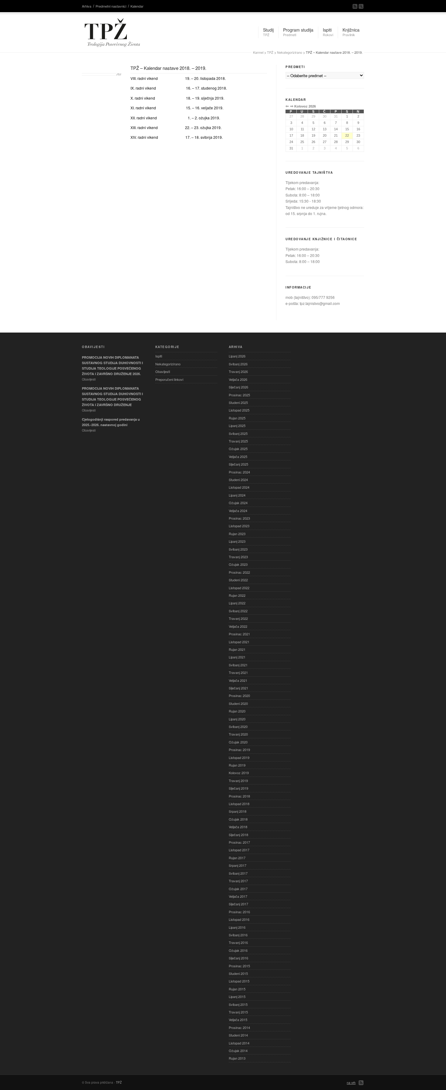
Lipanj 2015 (237, 996)
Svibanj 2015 (238, 1004)
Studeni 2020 (238, 703)
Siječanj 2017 (238, 903)
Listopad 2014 (239, 1042)
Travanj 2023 (238, 556)
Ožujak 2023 (238, 564)
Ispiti (158, 356)
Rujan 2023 (237, 533)
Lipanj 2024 (237, 495)
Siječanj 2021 (238, 687)
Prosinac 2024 (239, 472)
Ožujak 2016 (238, 950)
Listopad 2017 (239, 849)
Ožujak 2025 (238, 448)
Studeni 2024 (238, 479)
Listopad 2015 (239, 981)
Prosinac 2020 (239, 695)
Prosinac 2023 (239, 518)
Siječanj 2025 (238, 464)
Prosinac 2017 (239, 842)
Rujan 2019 (237, 765)
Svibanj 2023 (238, 549)
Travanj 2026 (238, 371)
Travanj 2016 (238, 942)
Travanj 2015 (238, 1012)
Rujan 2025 (237, 417)
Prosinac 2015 (239, 965)
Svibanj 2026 (238, 363)
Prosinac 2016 (239, 911)
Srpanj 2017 (237, 865)
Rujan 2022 (237, 595)
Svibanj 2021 (238, 664)
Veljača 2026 (238, 379)
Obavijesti (162, 371)
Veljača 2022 (238, 626)
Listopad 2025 (239, 410)
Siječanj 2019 (238, 788)
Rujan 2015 (237, 988)
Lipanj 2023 (237, 541)
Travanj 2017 (238, 880)
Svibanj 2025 (238, 433)
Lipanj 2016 (237, 927)
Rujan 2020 (237, 711)
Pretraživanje (361, 6)
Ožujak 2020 (238, 742)
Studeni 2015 (238, 973)
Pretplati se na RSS (355, 6)
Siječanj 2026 (238, 386)
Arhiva (86, 6)
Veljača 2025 (238, 456)
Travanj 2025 (238, 441)
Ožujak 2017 (238, 888)
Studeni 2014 (238, 1035)
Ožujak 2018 (238, 819)
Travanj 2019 (238, 780)
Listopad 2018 (239, 803)
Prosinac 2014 (239, 1027)
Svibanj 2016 (238, 934)
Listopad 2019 (239, 757)
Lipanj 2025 (237, 425)
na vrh (351, 1083)
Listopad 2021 (239, 641)
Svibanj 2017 (238, 873)
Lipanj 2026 (237, 356)
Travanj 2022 (238, 618)
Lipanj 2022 (237, 602)
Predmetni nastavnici (111, 6)
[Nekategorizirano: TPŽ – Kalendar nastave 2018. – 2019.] (101, 74)
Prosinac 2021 (239, 633)
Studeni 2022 (238, 579)
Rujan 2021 (237, 649)
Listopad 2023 (239, 525)
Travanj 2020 (238, 734)
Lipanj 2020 (237, 718)
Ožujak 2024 (238, 502)
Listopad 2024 (239, 487)
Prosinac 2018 (239, 796)
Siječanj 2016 (238, 957)
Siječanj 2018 (238, 834)
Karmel (258, 52)
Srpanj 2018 (237, 811)
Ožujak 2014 (238, 1050)
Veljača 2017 (238, 896)
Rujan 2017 (237, 857)
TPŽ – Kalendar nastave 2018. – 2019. (168, 68)
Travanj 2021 (238, 672)
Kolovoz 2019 (239, 772)
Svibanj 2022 (238, 610)
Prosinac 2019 (239, 749)
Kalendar (137, 6)
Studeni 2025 (238, 402)
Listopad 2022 (239, 587)
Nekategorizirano (289, 52)
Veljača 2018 (238, 826)
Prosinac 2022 (239, 572)
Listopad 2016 (239, 919)
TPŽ (270, 52)
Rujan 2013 (237, 1058)
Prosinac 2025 (239, 394)
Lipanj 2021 (237, 656)
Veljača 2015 (238, 1019)
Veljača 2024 (238, 510)
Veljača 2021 (238, 680)
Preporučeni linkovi (169, 379)
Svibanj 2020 (238, 726)
